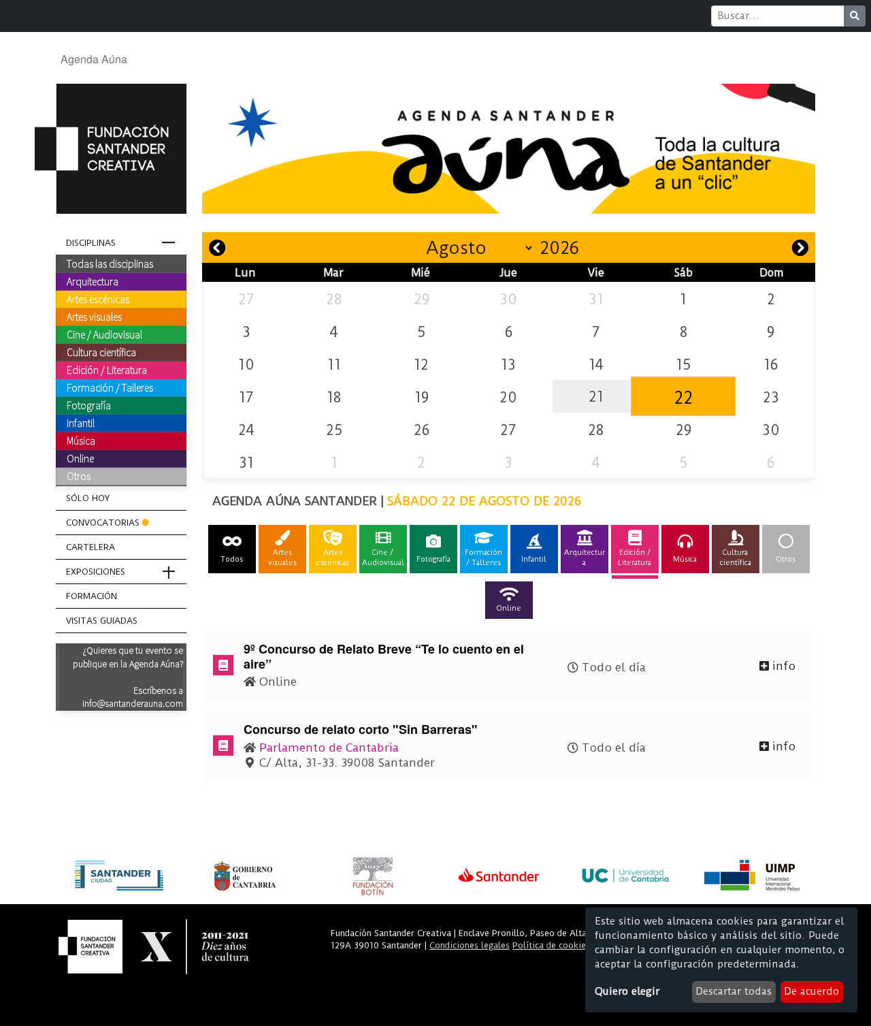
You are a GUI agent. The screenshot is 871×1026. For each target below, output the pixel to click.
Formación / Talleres (110, 387)
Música (81, 440)
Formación (91, 596)
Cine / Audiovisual (104, 334)
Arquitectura (92, 281)
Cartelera (90, 547)
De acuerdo (811, 991)
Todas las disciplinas (110, 263)
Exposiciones (95, 571)
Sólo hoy (88, 498)
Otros (79, 476)
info (782, 666)
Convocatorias (102, 522)
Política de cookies (551, 945)
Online (80, 458)
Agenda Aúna (94, 59)
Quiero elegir (627, 991)
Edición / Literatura (107, 369)
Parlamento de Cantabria (329, 747)
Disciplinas (91, 243)
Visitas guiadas (101, 620)
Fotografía (89, 405)
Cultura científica (101, 352)
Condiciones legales (469, 945)
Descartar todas (733, 991)
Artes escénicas (98, 299)
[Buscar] (855, 16)
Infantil (81, 423)
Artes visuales (94, 316)
